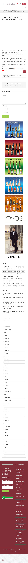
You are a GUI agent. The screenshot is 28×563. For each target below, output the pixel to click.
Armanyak (6, 411)
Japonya (6, 379)
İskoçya (6, 370)
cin (14, 273)
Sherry (6, 444)
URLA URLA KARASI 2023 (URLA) (19, 489)
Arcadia (4, 271)
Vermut (6, 453)
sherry (4, 283)
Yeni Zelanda (7, 391)
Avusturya (6, 344)
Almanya (6, 338)
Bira (5, 394)
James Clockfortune (8, 303)
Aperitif (6, 406)
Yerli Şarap (7, 326)
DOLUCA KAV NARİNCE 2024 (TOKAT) (19, 477)
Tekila (5, 447)
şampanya (9, 285)
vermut (17, 283)
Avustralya (6, 341)
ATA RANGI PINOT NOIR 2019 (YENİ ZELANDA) (20, 526)
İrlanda (6, 367)
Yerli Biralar (7, 397)
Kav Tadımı (6, 321)
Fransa (6, 353)
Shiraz (8, 283)
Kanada (6, 382)
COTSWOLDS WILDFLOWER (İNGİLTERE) (12, 302)
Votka (5, 456)
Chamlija (10, 273)
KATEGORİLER (6, 318)
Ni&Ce (4, 280)
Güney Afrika (7, 356)
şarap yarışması (21, 285)
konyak (16, 276)
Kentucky (17, 75)
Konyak (6, 429)
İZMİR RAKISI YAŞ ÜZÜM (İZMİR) (10, 311)
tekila (13, 283)
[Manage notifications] (3, 560)
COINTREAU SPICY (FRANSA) (20, 510)
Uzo (5, 450)
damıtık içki (19, 273)
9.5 (9, 269)
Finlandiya (6, 350)
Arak (5, 409)
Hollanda (6, 359)
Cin (5, 423)
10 (11, 269)
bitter (18, 271)
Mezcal (20, 278)
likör (16, 278)
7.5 (22, 266)
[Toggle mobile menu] (25, 7)
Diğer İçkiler (7, 403)
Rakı (5, 438)
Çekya (5, 347)
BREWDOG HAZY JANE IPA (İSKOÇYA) (12, 293)
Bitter (5, 414)
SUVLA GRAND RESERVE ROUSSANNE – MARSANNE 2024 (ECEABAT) (20, 504)
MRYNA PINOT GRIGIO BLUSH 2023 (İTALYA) (19, 520)
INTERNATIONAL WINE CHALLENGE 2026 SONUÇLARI (20, 483)
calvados (5, 273)
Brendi (6, 417)
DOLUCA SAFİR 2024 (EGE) (19, 515)
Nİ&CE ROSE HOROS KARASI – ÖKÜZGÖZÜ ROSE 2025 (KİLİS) (20, 541)
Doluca (4, 276)
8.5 (3, 269)
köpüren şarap (6, 278)
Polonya (6, 385)
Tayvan (6, 388)
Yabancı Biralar (8, 400)
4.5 (6, 266)
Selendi (15, 280)
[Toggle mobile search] (22, 7)
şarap (14, 285)
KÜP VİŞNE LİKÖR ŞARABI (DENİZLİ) (11, 297)
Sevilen (20, 280)
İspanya (6, 373)
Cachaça (6, 420)
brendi (22, 271)
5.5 (11, 266)
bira (15, 271)
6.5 (16, 266)
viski (4, 76)
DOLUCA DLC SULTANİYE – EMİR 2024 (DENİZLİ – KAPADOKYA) (20, 496)
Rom (5, 441)
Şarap (5, 323)
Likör (5, 432)
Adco (15, 269)
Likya (12, 278)
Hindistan (6, 362)
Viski (20, 75)
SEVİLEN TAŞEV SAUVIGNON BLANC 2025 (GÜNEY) (20, 533)
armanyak (10, 271)
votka (4, 285)
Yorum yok (8, 76)
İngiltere (6, 365)
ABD (14, 75)
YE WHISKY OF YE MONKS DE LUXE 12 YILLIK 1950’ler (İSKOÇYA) (20, 470)
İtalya (5, 376)
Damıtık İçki (7, 426)
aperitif (19, 269)
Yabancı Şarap (7, 329)
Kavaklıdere (10, 276)
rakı (8, 280)
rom (11, 280)
